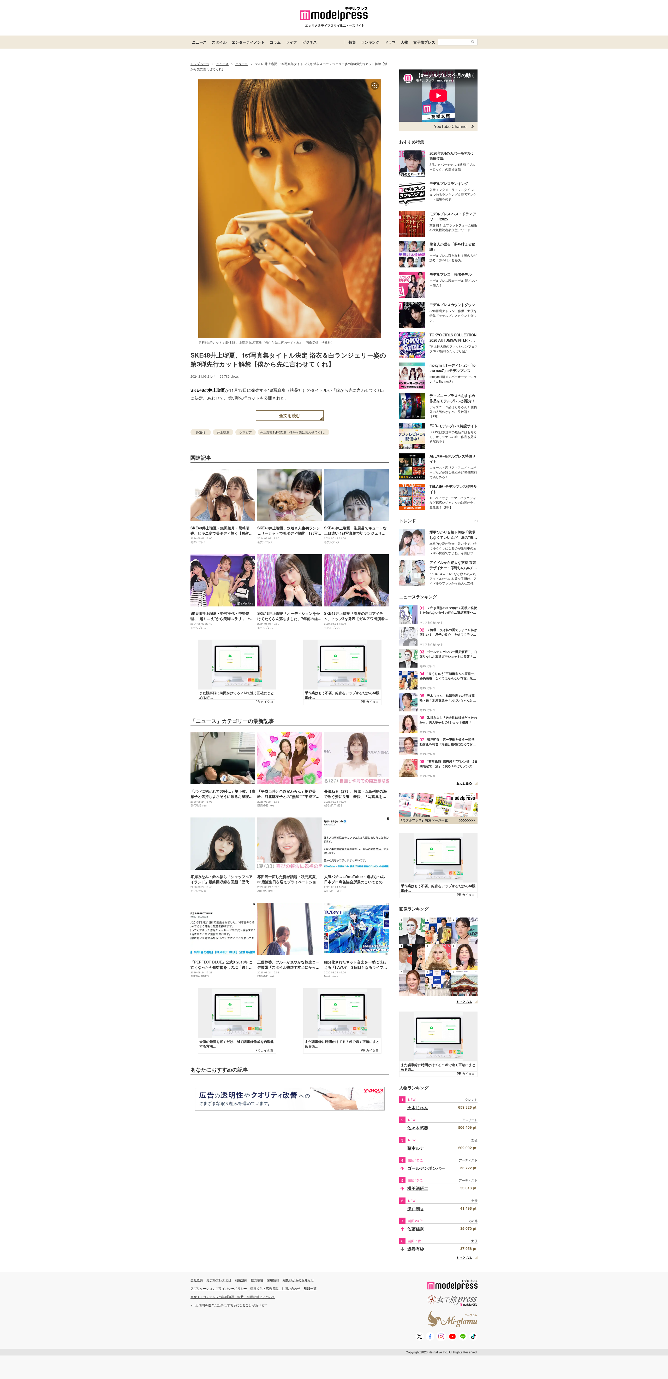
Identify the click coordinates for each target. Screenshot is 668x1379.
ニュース (199, 42)
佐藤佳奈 (415, 1228)
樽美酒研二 (417, 1188)
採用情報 (273, 1280)
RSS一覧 (310, 1288)
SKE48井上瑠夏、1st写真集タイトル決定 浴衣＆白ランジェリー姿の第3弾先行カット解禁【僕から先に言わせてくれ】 (288, 359)
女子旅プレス (424, 42)
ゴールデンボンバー (426, 1168)
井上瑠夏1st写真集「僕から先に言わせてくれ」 (293, 432)
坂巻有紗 (415, 1249)
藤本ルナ (415, 1148)
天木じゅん (417, 1107)
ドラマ (390, 42)
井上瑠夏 (216, 390)
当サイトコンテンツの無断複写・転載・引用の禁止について (232, 1296)
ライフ (291, 42)
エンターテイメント (248, 42)
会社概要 (196, 1280)
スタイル (219, 42)
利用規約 (241, 1280)
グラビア (245, 432)
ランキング (370, 42)
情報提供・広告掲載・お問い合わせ (275, 1288)
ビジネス (309, 42)
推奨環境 (257, 1280)
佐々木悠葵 (417, 1127)
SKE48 (197, 390)
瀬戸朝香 (415, 1208)
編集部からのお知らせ (298, 1280)
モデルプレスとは (218, 1280)
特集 (352, 42)
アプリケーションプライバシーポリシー (218, 1288)
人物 (404, 42)
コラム (275, 42)
